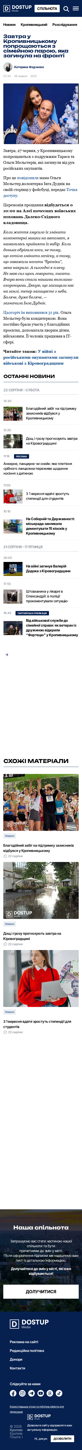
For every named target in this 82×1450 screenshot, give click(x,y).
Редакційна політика (27, 1350)
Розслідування (64, 24)
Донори (16, 1359)
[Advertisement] (41, 709)
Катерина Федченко (29, 67)
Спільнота (47, 8)
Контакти (17, 1368)
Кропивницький (34, 24)
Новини (9, 24)
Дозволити (62, 1438)
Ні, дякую (41, 1438)
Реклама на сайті (24, 1342)
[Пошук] (65, 8)
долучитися (41, 1291)
